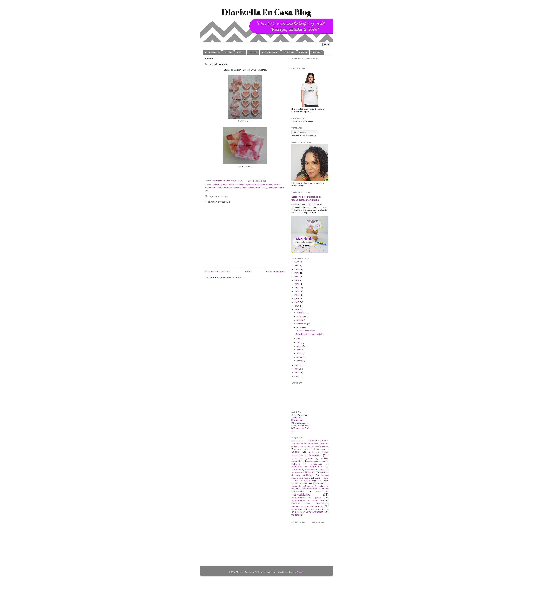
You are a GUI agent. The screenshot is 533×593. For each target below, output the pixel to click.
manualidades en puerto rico (307, 500)
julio (299, 339)
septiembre (302, 324)
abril (299, 350)
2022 (297, 277)
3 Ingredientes (298, 441)
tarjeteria (298, 512)
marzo (300, 353)
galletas (318, 491)
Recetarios (317, 52)
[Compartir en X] (259, 181)
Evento (311, 452)
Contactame (289, 52)
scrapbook (296, 509)
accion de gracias (301, 458)
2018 (297, 291)
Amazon (240, 52)
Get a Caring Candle (300, 426)
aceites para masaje (316, 461)
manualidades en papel (306, 497)
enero (299, 361)
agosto (300, 327)
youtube (295, 515)
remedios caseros (314, 506)
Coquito (295, 452)
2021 (297, 280)
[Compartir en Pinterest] (264, 181)
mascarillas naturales (300, 503)
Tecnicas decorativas (305, 331)
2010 (297, 373)
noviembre (302, 316)
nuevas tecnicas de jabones (234, 188)
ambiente (295, 464)
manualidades (300, 494)
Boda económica (321, 446)
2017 (297, 295)
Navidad (314, 455)
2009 (297, 376)
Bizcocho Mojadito (319, 440)
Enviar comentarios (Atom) (229, 277)
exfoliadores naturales (310, 489)
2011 (297, 369)
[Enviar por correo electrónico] (254, 181)
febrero (300, 357)
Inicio (248, 271)
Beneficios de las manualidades (310, 334)
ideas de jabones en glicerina (252, 185)
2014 (297, 306)
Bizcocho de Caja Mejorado (307, 444)
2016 (297, 299)
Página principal (212, 52)
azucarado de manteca (315, 469)
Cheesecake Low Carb (302, 449)
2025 (297, 266)
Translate (312, 136)
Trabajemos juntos (270, 52)
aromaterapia (316, 464)
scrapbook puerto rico (318, 509)
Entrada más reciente (217, 271)
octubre (300, 320)
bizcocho (309, 472)
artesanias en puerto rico (306, 466)
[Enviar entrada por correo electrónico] (249, 181)
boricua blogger (311, 481)
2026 (297, 262)
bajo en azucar (296, 472)
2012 (297, 365)
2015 (297, 302)
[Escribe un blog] (257, 181)
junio (299, 342)
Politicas (303, 52)
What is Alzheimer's (300, 423)
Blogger (300, 572)
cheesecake (318, 483)
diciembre (301, 313)
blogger (316, 478)
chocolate (296, 486)
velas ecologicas (314, 512)
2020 (297, 284)
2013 (297, 310)
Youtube (228, 52)
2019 (297, 288)
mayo (299, 346)
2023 (297, 273)
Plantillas (253, 52)
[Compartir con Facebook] (262, 181)
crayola (310, 486)
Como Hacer (319, 449)
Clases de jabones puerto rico (225, 185)
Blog (309, 446)
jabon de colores (273, 185)
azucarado (296, 469)
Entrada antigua (275, 271)
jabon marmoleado (213, 188)
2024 (297, 269)
